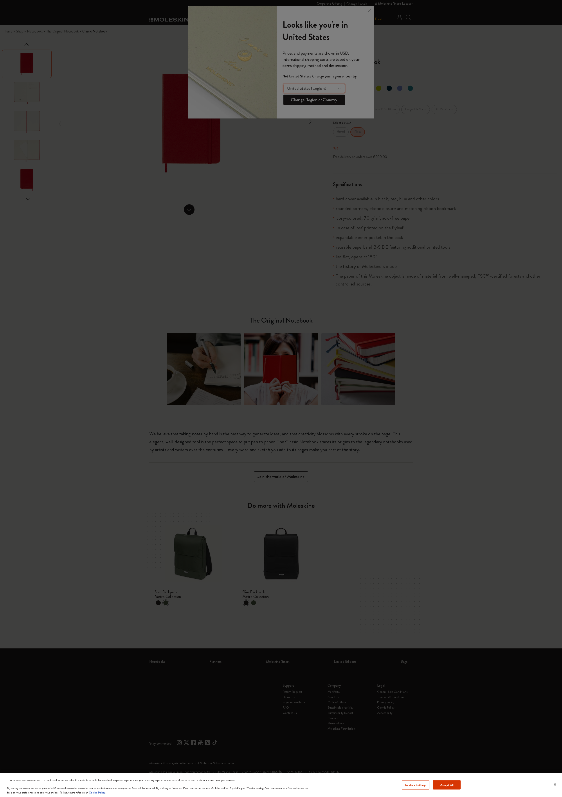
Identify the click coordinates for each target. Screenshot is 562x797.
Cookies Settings (416, 785)
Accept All (447, 785)
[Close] (555, 784)
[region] (281, 785)
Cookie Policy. (97, 792)
